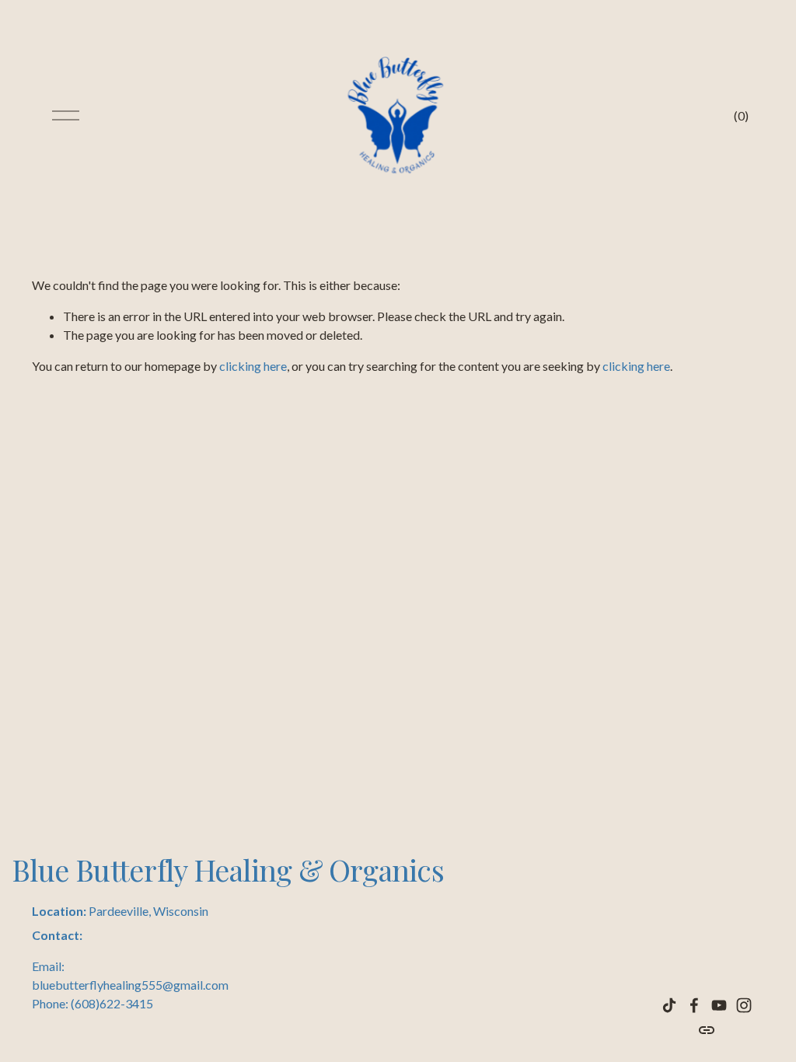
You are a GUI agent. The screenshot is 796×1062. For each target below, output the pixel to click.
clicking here (253, 365)
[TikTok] (669, 1005)
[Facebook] (694, 1005)
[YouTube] (719, 1005)
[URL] (706, 1030)
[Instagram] (744, 1005)
